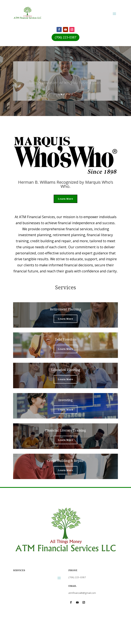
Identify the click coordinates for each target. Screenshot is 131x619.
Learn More (65, 198)
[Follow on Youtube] (65, 29)
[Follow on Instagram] (71, 29)
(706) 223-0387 (65, 37)
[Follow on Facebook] (59, 29)
